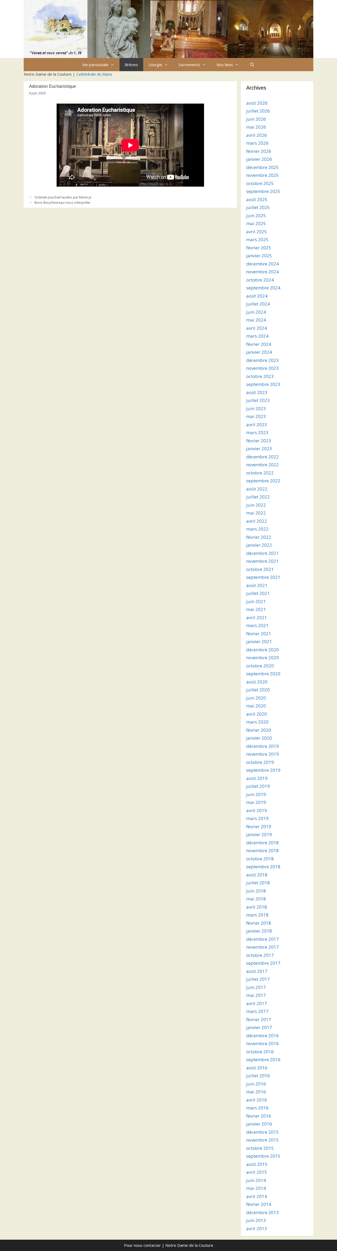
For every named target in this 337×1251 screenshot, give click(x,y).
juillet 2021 (258, 593)
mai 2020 (256, 706)
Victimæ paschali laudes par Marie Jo (63, 197)
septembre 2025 (263, 191)
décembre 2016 (262, 1035)
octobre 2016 (260, 1052)
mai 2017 (256, 995)
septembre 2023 (263, 384)
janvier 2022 (259, 545)
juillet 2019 (258, 786)
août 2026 (256, 103)
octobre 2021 (260, 569)
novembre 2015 (262, 1140)
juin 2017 (256, 987)
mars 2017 (257, 1011)
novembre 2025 (262, 175)
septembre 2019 (263, 770)
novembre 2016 (262, 1043)
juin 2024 (256, 312)
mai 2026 (256, 127)
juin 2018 (256, 891)
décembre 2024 (262, 264)
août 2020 (256, 682)
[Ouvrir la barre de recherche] (252, 64)
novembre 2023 (262, 368)
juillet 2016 (258, 1076)
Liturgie (155, 64)
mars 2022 (257, 529)
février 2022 (258, 537)
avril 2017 (256, 1003)
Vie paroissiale (95, 64)
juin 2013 (256, 1220)
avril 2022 (256, 521)
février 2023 (258, 441)
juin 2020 (256, 698)
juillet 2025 (258, 207)
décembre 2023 (262, 360)
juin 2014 (256, 1180)
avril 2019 (256, 810)
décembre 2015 (262, 1132)
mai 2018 (256, 899)
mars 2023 (257, 432)
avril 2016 (256, 1100)
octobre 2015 (260, 1148)
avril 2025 (256, 232)
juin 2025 (256, 215)
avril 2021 (256, 617)
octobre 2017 (260, 955)
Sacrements (189, 64)
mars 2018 (257, 915)
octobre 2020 (260, 666)
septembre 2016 (263, 1059)
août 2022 (256, 489)
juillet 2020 (258, 690)
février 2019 (258, 826)
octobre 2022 (260, 473)
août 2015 (256, 1164)
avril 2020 (256, 714)
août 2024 (256, 296)
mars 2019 (257, 818)
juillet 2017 (258, 979)
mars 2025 (257, 239)
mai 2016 (256, 1092)
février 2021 (258, 634)
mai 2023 (256, 416)
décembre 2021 (262, 553)
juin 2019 (256, 794)
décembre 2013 (262, 1212)
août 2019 (256, 778)
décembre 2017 (262, 939)
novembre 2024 (262, 272)
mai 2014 (256, 1188)
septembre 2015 (263, 1156)
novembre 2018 (262, 850)
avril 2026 (256, 135)
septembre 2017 (263, 963)
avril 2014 (256, 1196)
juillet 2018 (258, 883)
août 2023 (256, 392)
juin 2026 (256, 119)
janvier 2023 (259, 448)
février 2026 (258, 151)
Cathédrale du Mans (94, 74)
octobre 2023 (260, 376)
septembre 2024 (263, 288)
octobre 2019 (260, 762)
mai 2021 (256, 609)
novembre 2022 (262, 465)
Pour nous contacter (142, 1245)
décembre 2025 (262, 167)
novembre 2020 (262, 657)
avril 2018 (256, 907)
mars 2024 (257, 336)
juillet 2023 (258, 400)
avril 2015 (256, 1172)
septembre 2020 (263, 674)
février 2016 (258, 1116)
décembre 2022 (262, 457)
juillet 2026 (258, 111)
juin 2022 (256, 505)
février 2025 (258, 248)
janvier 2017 (259, 1027)
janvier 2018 (259, 931)
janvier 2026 (259, 159)
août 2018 (256, 875)
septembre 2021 (263, 577)
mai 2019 (256, 802)
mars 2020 (257, 722)
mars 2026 (257, 143)
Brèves (131, 64)
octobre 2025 (260, 183)
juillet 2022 (258, 497)
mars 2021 (257, 625)
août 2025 (256, 199)
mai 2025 (256, 223)
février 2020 (258, 730)
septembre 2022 (263, 481)
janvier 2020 (259, 738)
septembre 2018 (263, 867)
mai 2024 (256, 320)
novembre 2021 (262, 561)
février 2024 (258, 344)
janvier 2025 (259, 256)
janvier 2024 (259, 352)
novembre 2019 (262, 754)
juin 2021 (256, 601)
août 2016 (256, 1068)
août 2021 (256, 585)
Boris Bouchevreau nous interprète (62, 202)
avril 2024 (256, 328)
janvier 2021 (259, 641)
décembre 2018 (262, 843)
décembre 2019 (262, 746)
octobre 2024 (260, 280)
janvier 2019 (259, 834)
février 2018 (258, 923)
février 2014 (258, 1204)
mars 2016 (257, 1108)
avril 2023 (256, 424)
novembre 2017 (262, 947)
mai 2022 (256, 513)
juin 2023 (256, 408)
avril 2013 (256, 1228)
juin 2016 (256, 1084)
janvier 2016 (259, 1124)
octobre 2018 (260, 859)
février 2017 (258, 1019)
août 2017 (256, 971)
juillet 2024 (258, 304)
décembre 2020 (262, 650)
